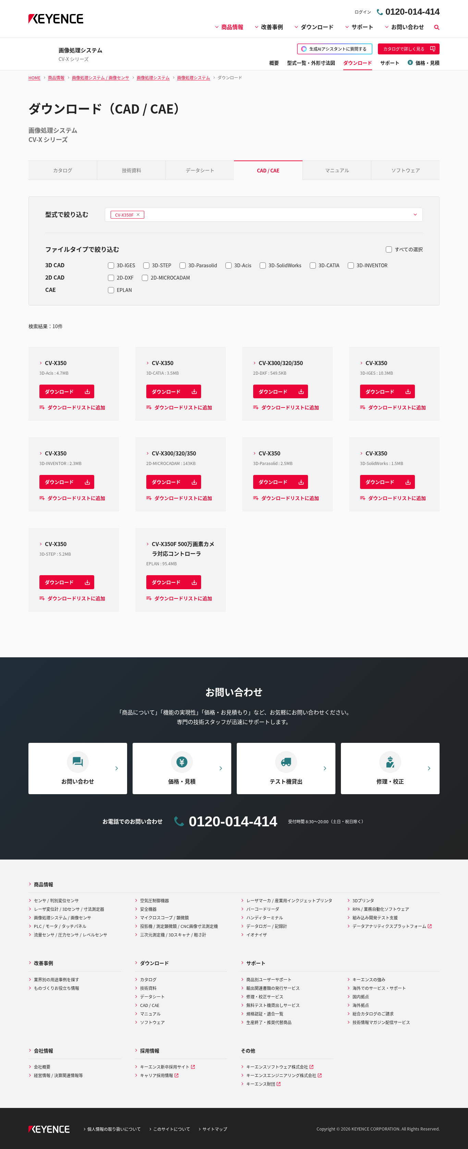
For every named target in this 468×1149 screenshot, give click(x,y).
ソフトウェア (405, 170)
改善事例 (272, 27)
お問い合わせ (407, 27)
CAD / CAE (268, 170)
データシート (200, 170)
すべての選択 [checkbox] (409, 249)
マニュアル (337, 170)
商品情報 (232, 27)
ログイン (363, 12)
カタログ (62, 170)
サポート (362, 27)
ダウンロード (317, 27)
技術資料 (131, 170)
